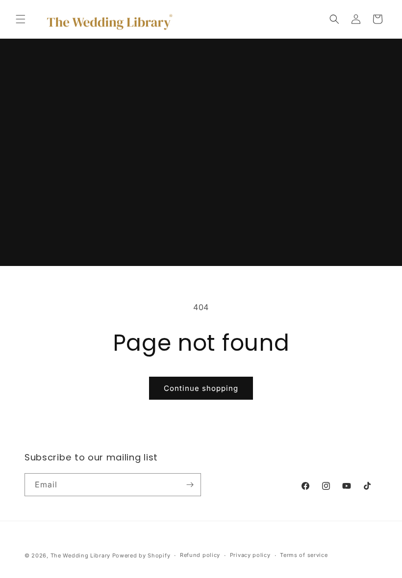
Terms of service (303, 555)
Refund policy (200, 555)
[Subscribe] (190, 484)
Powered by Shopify (141, 555)
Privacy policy (250, 555)
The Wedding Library (80, 555)
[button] (20, 19)
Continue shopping (201, 388)
